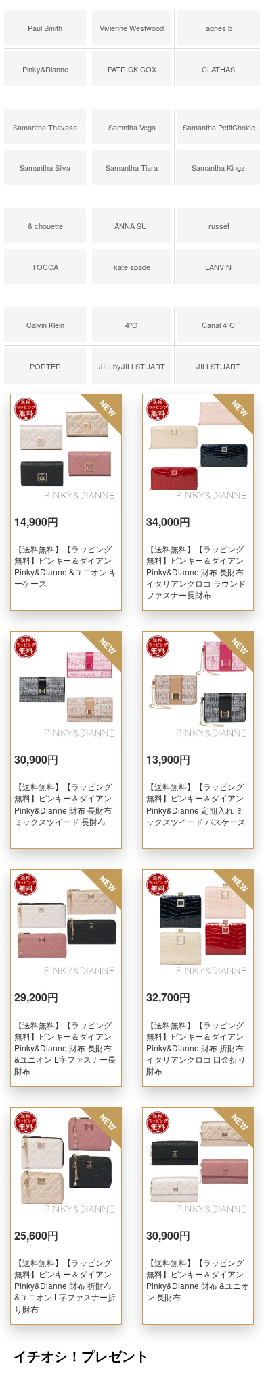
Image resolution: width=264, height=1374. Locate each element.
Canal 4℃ (219, 324)
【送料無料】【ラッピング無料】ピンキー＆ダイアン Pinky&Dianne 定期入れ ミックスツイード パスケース (196, 803)
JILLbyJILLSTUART (132, 366)
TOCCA (45, 266)
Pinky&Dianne (45, 68)
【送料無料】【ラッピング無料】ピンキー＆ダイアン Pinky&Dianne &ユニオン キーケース (65, 566)
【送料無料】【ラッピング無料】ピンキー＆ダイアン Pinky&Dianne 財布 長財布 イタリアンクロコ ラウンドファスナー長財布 (196, 571)
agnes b (219, 27)
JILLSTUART (218, 366)
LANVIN (218, 266)
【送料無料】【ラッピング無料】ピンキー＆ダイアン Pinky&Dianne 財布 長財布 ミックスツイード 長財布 (63, 803)
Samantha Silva (45, 167)
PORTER (45, 366)
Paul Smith (45, 27)
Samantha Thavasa (45, 127)
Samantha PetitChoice (219, 127)
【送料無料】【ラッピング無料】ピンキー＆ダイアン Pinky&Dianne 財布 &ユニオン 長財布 (197, 1279)
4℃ (131, 324)
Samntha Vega (132, 127)
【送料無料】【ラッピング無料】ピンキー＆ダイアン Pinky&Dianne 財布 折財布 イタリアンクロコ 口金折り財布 (196, 1047)
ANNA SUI (131, 225)
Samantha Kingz (218, 167)
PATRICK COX (132, 68)
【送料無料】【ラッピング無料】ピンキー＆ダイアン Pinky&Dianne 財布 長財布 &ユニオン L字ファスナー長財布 (65, 1047)
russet (218, 225)
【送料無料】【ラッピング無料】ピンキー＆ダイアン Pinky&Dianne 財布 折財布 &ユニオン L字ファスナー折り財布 (65, 1285)
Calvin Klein (45, 324)
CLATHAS (218, 68)
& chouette (45, 225)
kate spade (132, 266)
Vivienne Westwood (132, 27)
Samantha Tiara (132, 167)
